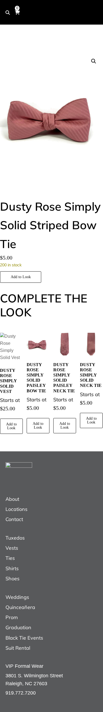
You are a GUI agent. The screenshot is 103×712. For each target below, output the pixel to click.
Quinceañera (20, 607)
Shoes (12, 578)
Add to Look (21, 277)
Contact (14, 519)
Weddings (17, 597)
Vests (11, 548)
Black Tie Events (24, 638)
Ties (10, 558)
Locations (16, 509)
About (12, 499)
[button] (94, 61)
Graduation (18, 627)
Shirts (12, 568)
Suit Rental (17, 648)
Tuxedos (15, 538)
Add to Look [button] (11, 426)
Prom (11, 617)
